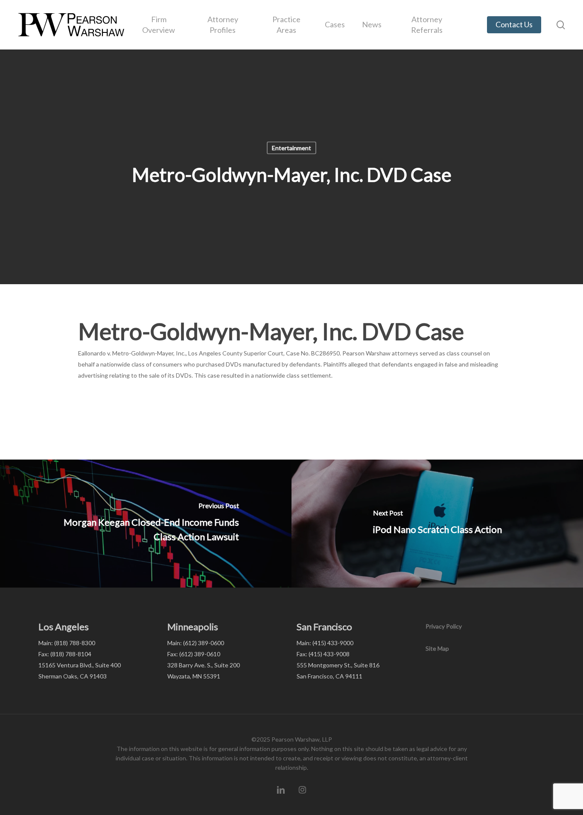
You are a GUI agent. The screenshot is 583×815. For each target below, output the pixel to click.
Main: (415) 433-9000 (325, 642)
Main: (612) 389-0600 (195, 642)
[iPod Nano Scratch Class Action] (437, 524)
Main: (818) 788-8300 (66, 642)
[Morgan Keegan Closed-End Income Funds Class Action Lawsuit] (146, 524)
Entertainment (291, 147)
